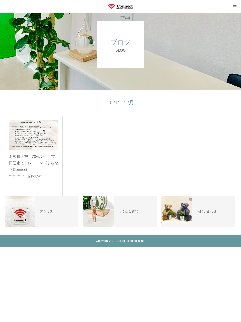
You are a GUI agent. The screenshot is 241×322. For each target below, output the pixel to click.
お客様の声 (35, 176)
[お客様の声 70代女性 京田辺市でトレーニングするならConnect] (33, 135)
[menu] (234, 6)
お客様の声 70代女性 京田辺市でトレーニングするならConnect (33, 163)
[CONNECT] (120, 7)
